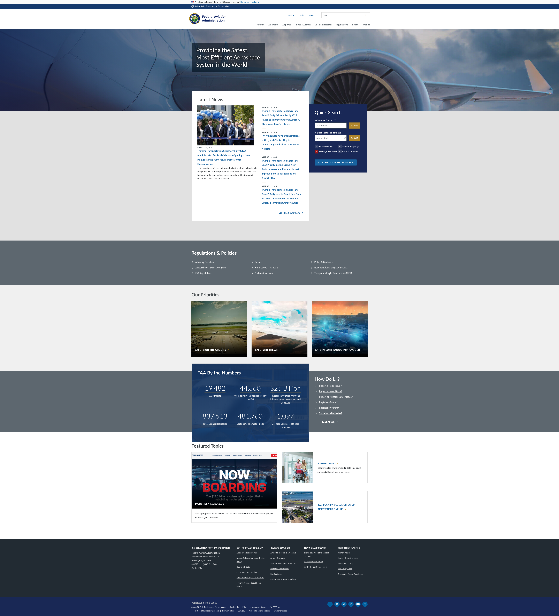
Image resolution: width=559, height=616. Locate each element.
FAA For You (329, 422)
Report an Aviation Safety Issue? (336, 396)
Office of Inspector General (207, 611)
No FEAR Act (275, 607)
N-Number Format (324, 120)
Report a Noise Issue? (330, 385)
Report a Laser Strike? (330, 391)
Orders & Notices (264, 273)
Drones (366, 24)
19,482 (215, 388)
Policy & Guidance (323, 262)
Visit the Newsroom (289, 212)
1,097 (285, 416)
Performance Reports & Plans (283, 579)
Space (355, 24)
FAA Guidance (276, 574)
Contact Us (196, 568)
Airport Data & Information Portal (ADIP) (251, 560)
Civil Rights (234, 607)
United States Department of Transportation (212, 6)
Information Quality (258, 607)
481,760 (250, 416)
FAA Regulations (203, 273)
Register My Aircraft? (329, 407)
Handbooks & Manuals (266, 267)
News (311, 15)
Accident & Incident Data (247, 552)
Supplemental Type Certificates (250, 577)
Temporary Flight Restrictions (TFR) (333, 273)
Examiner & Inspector (279, 568)
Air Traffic (273, 24)
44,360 (250, 388)
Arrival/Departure (328, 151)
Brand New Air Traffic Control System (316, 554)
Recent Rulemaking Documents (331, 267)
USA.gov (241, 611)
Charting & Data (243, 567)
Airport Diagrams (277, 558)
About (291, 15)
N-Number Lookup (345, 563)
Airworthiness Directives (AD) (210, 267)
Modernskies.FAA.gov (209, 503)
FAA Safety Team (345, 568)
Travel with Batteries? (330, 413)
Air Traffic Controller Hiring (315, 567)
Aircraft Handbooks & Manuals (283, 552)
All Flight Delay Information (334, 162)
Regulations (342, 24)
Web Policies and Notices (259, 611)
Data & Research (323, 24)
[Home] (207, 19)
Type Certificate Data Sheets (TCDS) (249, 585)
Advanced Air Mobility (313, 561)
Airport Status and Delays (328, 132)
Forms (258, 262)
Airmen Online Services (348, 558)
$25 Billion (285, 388)
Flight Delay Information (247, 572)
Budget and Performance (215, 607)
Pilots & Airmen (303, 24)
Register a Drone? (328, 402)
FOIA (245, 607)
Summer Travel (326, 463)
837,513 (214, 416)
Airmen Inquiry (344, 552)
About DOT (196, 607)
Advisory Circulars (204, 262)
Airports (286, 24)
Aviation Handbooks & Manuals (283, 563)
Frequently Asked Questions (350, 574)
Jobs (301, 15)
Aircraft (260, 24)
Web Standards (280, 611)
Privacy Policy (228, 611)
